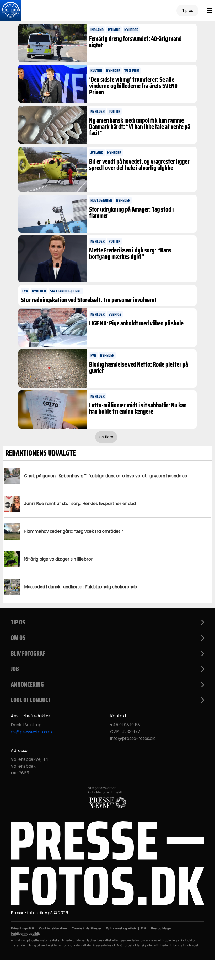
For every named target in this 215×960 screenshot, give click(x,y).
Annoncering (27, 685)
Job (15, 669)
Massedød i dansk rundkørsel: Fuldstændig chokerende (80, 587)
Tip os (187, 10)
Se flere (106, 437)
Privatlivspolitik (23, 928)
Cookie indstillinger (86, 928)
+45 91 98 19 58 (125, 725)
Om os (18, 638)
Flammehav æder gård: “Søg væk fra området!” (73, 531)
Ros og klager (161, 928)
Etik (144, 928)
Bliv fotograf (28, 653)
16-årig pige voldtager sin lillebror (58, 559)
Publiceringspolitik (25, 933)
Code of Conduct (31, 700)
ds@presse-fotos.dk (32, 732)
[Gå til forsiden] (10, 10)
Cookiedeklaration (53, 928)
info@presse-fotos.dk (132, 738)
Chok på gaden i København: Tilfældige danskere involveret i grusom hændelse (105, 476)
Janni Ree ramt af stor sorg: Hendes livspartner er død (80, 504)
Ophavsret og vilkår (121, 928)
